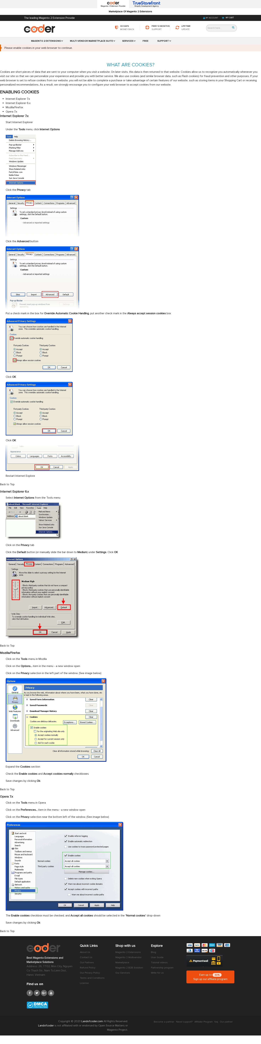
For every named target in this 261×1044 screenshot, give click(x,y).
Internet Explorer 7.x (18, 99)
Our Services (122, 972)
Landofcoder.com (92, 1021)
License (84, 983)
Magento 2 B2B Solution (129, 967)
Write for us (157, 972)
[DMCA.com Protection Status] (51, 1005)
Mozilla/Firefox (14, 107)
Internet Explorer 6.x (18, 103)
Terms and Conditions (92, 977)
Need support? (184, 1021)
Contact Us (86, 957)
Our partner (226, 1021)
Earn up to (210, 977)
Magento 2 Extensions (128, 952)
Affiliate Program (203, 1021)
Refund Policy (87, 967)
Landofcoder (46, 1025)
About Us (85, 952)
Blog (153, 952)
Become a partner (164, 1021)
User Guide (157, 957)
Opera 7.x (11, 111)
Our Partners (87, 962)
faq (216, 1021)
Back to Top (7, 484)
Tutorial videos (159, 962)
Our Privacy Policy (90, 972)
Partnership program (162, 967)
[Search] (233, 27)
